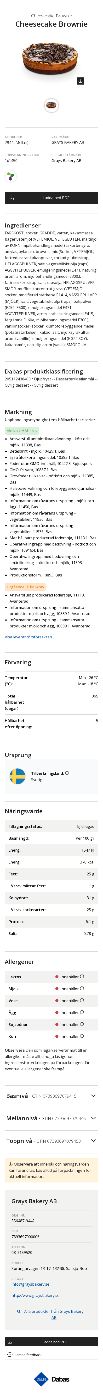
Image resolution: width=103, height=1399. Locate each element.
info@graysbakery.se (30, 1284)
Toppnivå (43, 1141)
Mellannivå (46, 1118)
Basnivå (41, 1096)
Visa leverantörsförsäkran (28, 637)
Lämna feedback (28, 1354)
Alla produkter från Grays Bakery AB (54, 1314)
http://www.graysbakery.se (35, 1295)
